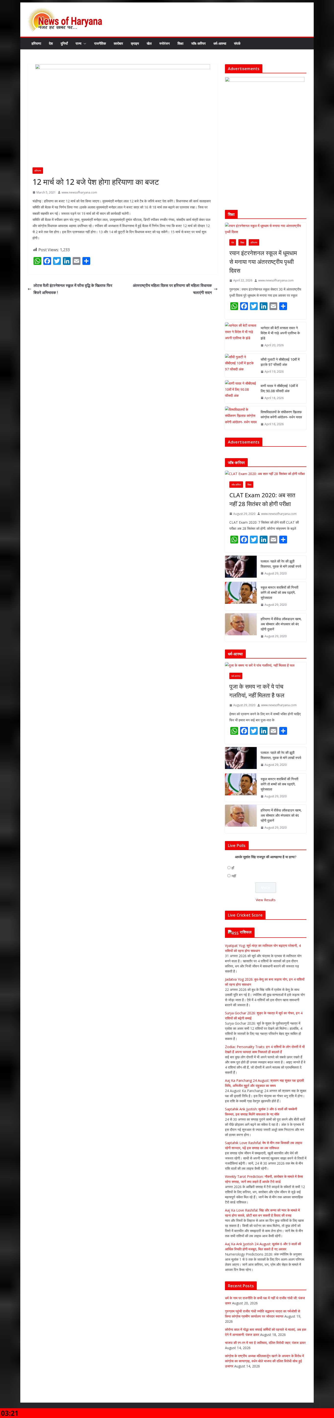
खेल (149, 43)
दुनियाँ (64, 43)
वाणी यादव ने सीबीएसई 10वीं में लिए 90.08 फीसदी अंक (279, 388)
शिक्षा (180, 43)
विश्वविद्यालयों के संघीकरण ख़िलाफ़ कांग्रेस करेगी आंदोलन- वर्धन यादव (281, 414)
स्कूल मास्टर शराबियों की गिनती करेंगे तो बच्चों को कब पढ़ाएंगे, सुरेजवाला (279, 592)
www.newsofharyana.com (79, 192)
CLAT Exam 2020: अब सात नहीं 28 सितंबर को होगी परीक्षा (262, 499)
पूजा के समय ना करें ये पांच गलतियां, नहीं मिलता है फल (256, 690)
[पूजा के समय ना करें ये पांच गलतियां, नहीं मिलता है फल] (265, 665)
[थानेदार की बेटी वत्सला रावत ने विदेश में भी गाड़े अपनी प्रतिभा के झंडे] (241, 336)
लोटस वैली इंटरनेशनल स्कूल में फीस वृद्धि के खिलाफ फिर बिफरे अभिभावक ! (72, 289)
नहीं (234, 876)
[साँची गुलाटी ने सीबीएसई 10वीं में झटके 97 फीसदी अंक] (241, 365)
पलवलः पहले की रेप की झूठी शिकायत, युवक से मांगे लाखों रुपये (281, 564)
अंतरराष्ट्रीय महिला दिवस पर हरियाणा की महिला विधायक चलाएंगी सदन (172, 289)
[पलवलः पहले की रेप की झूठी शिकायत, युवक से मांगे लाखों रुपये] (241, 567)
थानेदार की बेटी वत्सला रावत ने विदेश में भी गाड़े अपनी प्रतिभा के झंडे (280, 332)
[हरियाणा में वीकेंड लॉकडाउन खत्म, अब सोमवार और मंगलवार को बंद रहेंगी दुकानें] (241, 627)
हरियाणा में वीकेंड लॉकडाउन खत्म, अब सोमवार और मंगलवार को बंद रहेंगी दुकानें (281, 624)
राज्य (78, 43)
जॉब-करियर (198, 43)
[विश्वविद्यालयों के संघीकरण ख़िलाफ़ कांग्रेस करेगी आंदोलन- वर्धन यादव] (241, 418)
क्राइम (135, 43)
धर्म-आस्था (219, 43)
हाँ (233, 868)
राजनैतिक (100, 43)
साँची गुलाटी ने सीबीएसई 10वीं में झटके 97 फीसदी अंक (280, 362)
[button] (83, 43)
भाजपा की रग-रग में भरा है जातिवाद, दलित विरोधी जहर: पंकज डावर (265, 1342)
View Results (266, 900)
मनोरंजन (164, 43)
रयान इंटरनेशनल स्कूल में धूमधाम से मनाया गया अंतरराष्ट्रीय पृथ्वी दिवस (263, 261)
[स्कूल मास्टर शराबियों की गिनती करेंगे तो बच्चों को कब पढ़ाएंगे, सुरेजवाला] (241, 596)
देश (51, 43)
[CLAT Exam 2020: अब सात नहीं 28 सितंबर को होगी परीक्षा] (265, 474)
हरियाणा (36, 43)
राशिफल (246, 932)
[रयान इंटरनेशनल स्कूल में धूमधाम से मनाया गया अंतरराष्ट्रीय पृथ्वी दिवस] (265, 229)
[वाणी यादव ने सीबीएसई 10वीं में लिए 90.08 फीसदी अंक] (241, 392)
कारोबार (118, 43)
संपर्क (237, 43)
